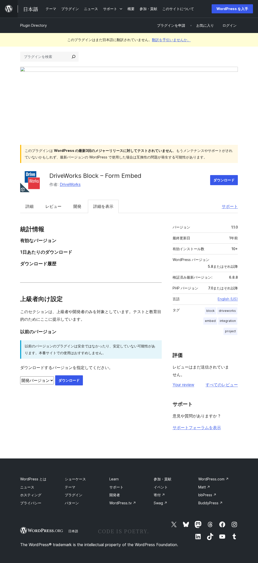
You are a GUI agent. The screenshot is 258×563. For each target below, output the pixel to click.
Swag (160, 503)
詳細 (29, 206)
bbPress (207, 495)
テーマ (70, 487)
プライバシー (30, 503)
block (210, 311)
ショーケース (75, 479)
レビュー (53, 206)
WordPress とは (33, 479)
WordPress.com (213, 479)
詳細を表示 (103, 206)
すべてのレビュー (222, 384)
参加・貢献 (162, 479)
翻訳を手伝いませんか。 (171, 40)
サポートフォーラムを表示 (197, 427)
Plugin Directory (33, 25)
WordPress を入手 (232, 9)
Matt (204, 487)
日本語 (73, 531)
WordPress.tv (122, 503)
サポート (230, 206)
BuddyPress (210, 503)
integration (228, 321)
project (230, 331)
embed (210, 321)
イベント (161, 487)
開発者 (114, 495)
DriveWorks (70, 184)
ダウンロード (224, 180)
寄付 (159, 495)
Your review (183, 384)
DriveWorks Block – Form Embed (95, 175)
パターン (72, 503)
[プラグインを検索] (74, 57)
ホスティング (30, 495)
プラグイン (73, 495)
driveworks (227, 311)
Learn (114, 479)
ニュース (27, 487)
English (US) (228, 299)
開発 (77, 206)
